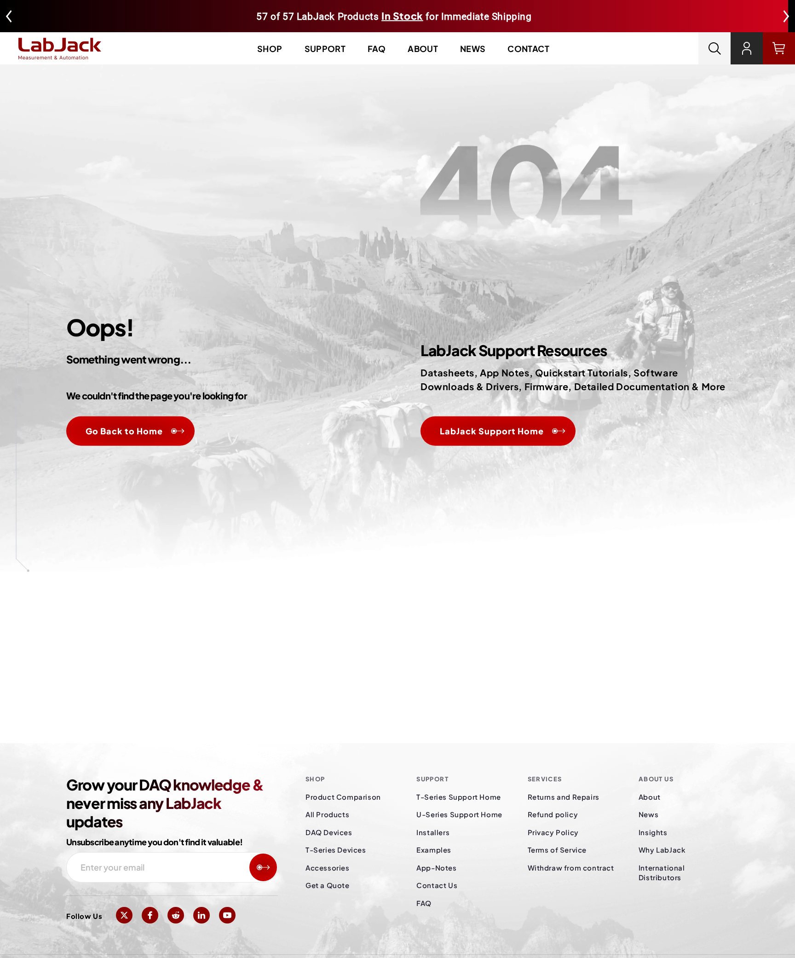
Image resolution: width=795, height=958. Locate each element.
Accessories (327, 867)
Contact (528, 48)
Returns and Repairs (563, 796)
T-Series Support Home (458, 796)
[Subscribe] (263, 867)
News (472, 48)
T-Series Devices (335, 849)
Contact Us (436, 885)
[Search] (714, 48)
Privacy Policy (553, 832)
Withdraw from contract (571, 867)
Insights (653, 832)
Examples (433, 849)
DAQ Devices (328, 832)
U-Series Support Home (459, 814)
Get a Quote (327, 885)
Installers (432, 832)
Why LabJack (662, 849)
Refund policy (553, 814)
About (423, 48)
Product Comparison (343, 796)
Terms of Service (557, 849)
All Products (327, 814)
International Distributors (662, 872)
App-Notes (436, 867)
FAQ (377, 48)
